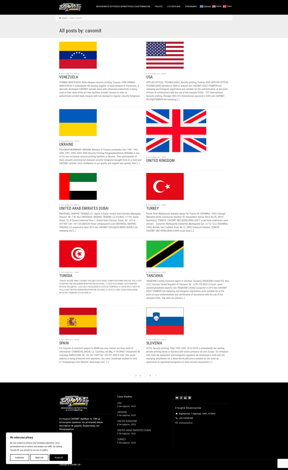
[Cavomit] (70, 7)
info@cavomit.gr (186, 422)
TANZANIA (154, 275)
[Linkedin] (185, 398)
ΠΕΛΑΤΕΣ (159, 6)
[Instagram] (189, 398)
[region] (39, 448)
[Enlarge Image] (78, 55)
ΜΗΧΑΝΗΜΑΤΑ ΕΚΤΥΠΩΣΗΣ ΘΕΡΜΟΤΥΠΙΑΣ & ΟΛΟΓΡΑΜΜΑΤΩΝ (123, 6)
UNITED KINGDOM (160, 160)
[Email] (177, 398)
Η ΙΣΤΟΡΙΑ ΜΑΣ (173, 6)
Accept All (59, 457)
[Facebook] (181, 398)
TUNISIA (65, 275)
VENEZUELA (68, 77)
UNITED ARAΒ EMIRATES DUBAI (84, 208)
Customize (19, 457)
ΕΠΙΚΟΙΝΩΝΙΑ (191, 6)
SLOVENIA (154, 343)
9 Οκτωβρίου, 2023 (69, 74)
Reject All (39, 457)
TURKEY (152, 208)
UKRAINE (66, 144)
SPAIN (64, 343)
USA (149, 77)
